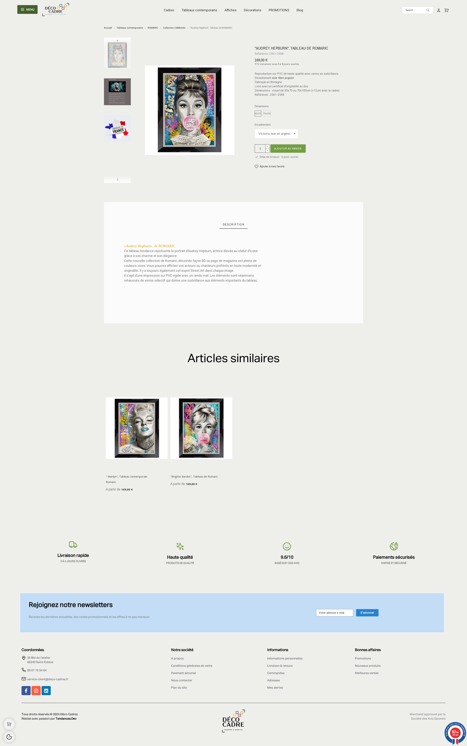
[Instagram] (36, 690)
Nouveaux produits (368, 666)
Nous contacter (181, 680)
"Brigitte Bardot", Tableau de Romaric (194, 476)
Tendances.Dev (66, 718)
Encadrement (263, 124)
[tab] (233, 224)
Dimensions (262, 106)
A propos (177, 658)
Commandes (275, 673)
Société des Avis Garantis (428, 718)
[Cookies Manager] (9, 736)
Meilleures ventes (367, 673)
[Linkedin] (46, 690)
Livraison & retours (280, 666)
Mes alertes (275, 687)
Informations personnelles (284, 658)
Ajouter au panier (288, 148)
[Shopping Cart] (9, 724)
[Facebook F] (26, 690)
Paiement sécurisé (183, 673)
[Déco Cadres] (55, 10)
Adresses (273, 680)
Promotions (363, 658)
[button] (270, 166)
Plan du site (179, 687)
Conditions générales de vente (191, 666)
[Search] (428, 10)
